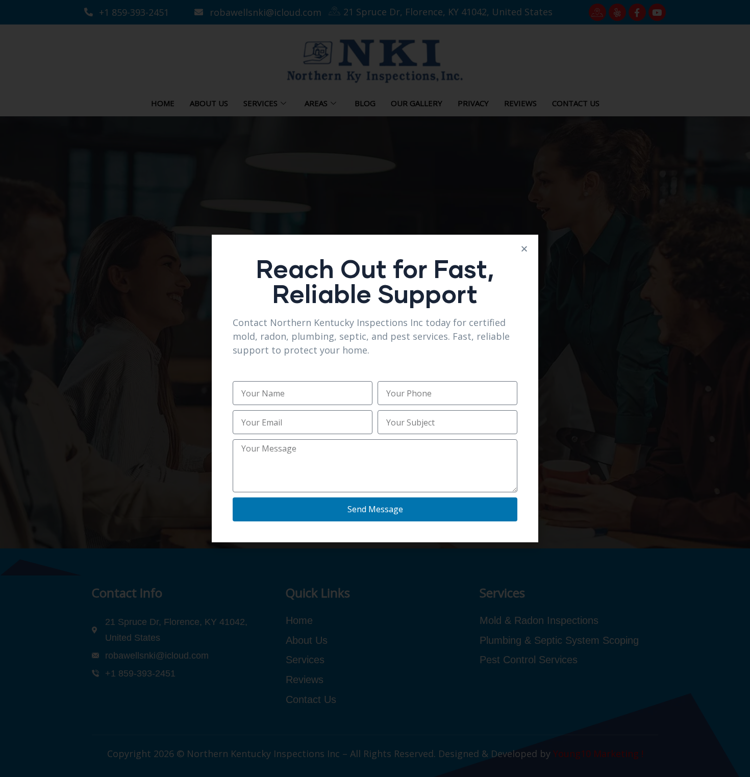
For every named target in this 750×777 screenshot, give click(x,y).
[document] (375, 388)
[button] (524, 249)
